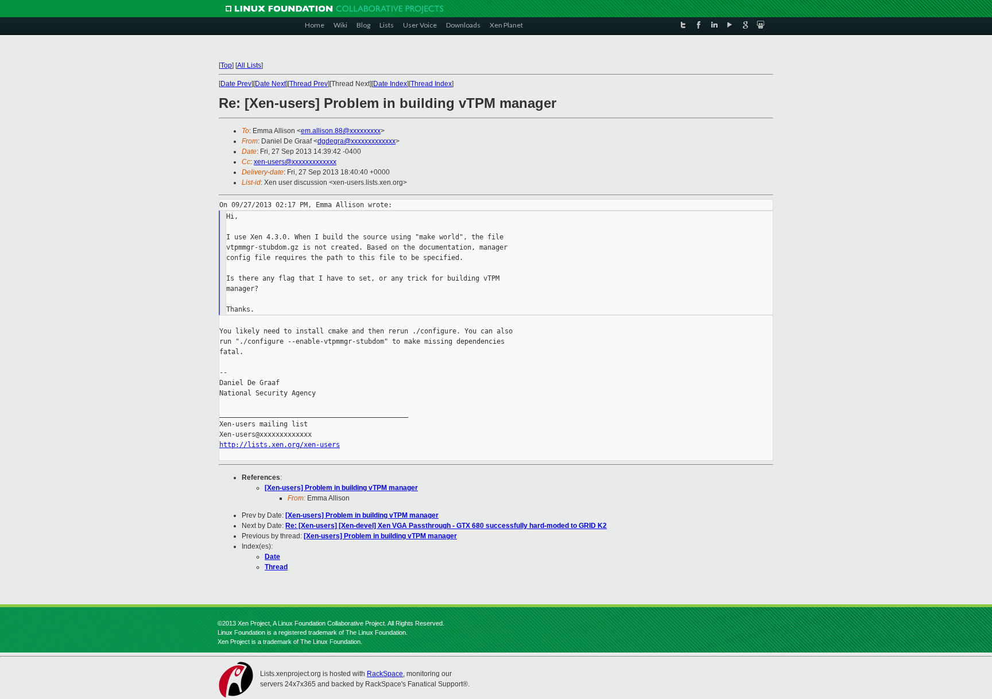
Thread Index (431, 84)
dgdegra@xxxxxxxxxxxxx (356, 141)
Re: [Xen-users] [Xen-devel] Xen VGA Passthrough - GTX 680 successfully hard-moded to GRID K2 (446, 526)
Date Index (390, 84)
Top (226, 65)
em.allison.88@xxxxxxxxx (341, 131)
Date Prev (235, 84)
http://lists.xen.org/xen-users (279, 445)
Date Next (270, 84)
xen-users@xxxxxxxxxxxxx (295, 162)
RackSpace (385, 674)
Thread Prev (308, 84)
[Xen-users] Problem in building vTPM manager (341, 488)
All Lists (249, 65)
